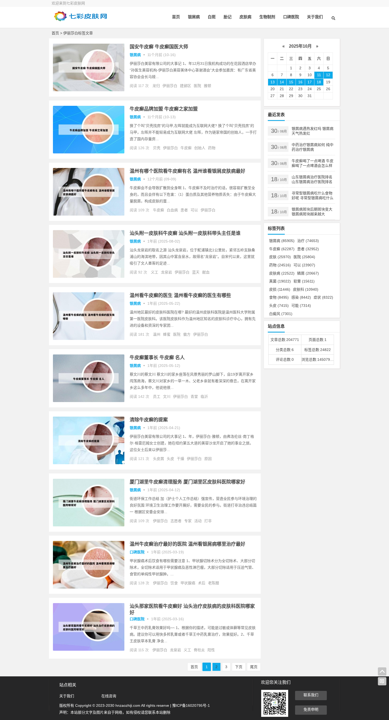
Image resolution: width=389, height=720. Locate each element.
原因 (208, 459)
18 (319, 82)
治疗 (308, 241)
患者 (184, 210)
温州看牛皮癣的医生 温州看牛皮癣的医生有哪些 (180, 295)
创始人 (199, 148)
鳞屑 (308, 273)
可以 (194, 210)
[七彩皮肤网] (81, 20)
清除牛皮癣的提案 (149, 419)
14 (282, 82)
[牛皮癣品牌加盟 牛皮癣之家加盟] (88, 152)
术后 (201, 583)
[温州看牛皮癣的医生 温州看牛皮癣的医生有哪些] (88, 338)
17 (309, 82)
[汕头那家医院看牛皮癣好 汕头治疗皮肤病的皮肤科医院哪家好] (88, 649)
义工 (154, 272)
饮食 (174, 583)
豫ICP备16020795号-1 (191, 705)
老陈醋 (213, 583)
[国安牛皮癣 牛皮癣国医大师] (88, 90)
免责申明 (311, 709)
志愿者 (176, 521)
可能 (301, 305)
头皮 (170, 459)
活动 (198, 521)
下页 (238, 667)
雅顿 (207, 86)
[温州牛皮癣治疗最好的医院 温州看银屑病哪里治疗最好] (88, 587)
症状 (323, 297)
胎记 (228, 17)
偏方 (187, 334)
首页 (176, 17)
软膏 (304, 281)
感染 (301, 297)
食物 (279, 297)
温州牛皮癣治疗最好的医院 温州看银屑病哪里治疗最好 (187, 544)
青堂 (194, 396)
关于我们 (315, 17)
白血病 (172, 210)
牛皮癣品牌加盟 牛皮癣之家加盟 (164, 109)
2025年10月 (300, 46)
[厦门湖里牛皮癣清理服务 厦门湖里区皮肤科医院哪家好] (88, 525)
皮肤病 (245, 17)
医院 (197, 86)
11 (319, 75)
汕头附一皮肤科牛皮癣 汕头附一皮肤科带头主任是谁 (185, 233)
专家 (188, 521)
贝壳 (156, 148)
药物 (211, 148)
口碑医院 (291, 17)
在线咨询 (108, 696)
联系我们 (311, 695)
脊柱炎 (199, 650)
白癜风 (280, 314)
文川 (166, 396)
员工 (156, 396)
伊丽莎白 (169, 86)
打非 (208, 521)
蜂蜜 (166, 334)
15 (291, 82)
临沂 (204, 396)
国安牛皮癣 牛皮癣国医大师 (159, 46)
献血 (206, 272)
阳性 (211, 650)
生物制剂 (267, 17)
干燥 (180, 459)
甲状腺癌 (187, 583)
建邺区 (185, 86)
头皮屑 (158, 459)
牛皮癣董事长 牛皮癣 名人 (157, 357)
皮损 (279, 289)
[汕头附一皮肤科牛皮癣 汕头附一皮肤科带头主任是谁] (88, 276)
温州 (156, 334)
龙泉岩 (166, 272)
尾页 (253, 667)
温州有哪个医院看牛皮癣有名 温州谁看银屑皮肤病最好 (187, 171)
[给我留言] (382, 681)
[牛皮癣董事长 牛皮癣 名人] (88, 401)
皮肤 (280, 257)
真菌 (280, 281)
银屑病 (194, 17)
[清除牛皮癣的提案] (88, 463)
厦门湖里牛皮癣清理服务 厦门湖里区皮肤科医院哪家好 (187, 482)
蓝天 (196, 272)
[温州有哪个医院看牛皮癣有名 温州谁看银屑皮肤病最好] (88, 214)
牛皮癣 (186, 148)
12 (328, 75)
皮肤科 (305, 289)
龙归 (156, 86)
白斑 (212, 17)
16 (300, 82)
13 (272, 82)
